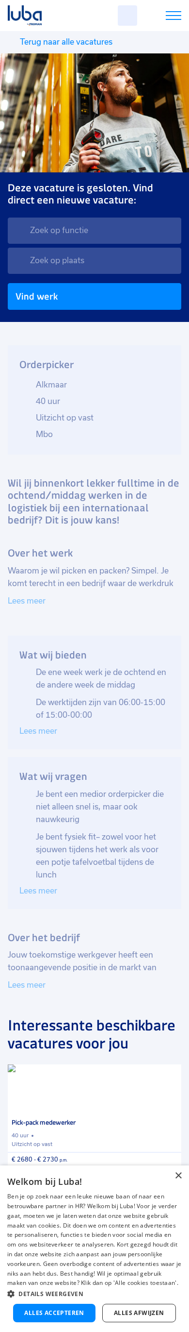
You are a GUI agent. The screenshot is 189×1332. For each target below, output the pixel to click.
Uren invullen (160, 17)
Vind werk (37, 296)
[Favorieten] (127, 15)
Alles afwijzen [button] (139, 1313)
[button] (94, 1294)
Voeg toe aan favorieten (169, 1076)
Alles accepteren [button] (54, 1313)
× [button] (178, 1176)
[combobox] (94, 231)
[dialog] (94, 1248)
